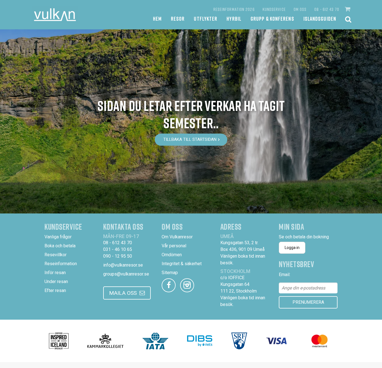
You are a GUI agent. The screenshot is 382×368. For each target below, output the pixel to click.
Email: (284, 274)
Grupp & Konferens (272, 18)
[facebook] (169, 285)
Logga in (292, 247)
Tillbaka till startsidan (189, 139)
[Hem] (55, 14)
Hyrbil (234, 18)
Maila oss (123, 293)
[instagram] (187, 285)
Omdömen (172, 254)
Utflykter (205, 18)
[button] (348, 9)
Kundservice (274, 9)
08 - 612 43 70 (326, 9)
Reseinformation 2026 (234, 9)
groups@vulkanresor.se (126, 274)
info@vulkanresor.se (123, 265)
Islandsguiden (319, 18)
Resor (178, 18)
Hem (157, 18)
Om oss (300, 9)
